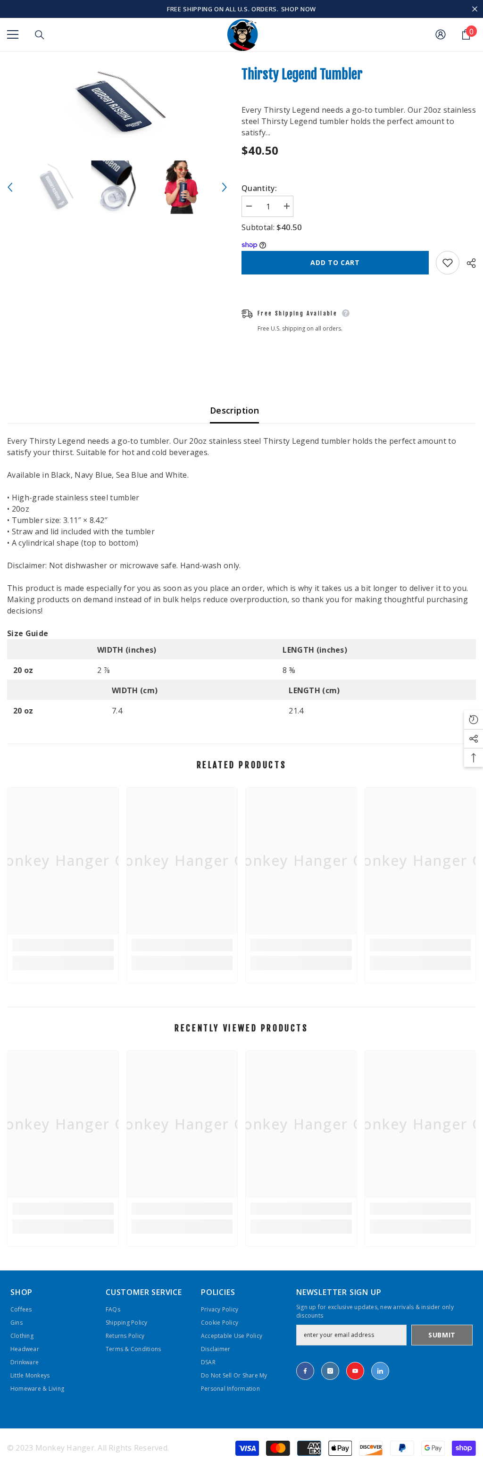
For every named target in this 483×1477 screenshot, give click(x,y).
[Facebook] (305, 1371)
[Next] (224, 187)
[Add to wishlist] (447, 262)
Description (234, 410)
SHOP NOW (298, 9)
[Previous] (10, 187)
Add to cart (335, 262)
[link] (63, 945)
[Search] (39, 35)
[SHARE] (467, 263)
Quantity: (259, 188)
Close (474, 9)
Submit (442, 1334)
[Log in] (440, 34)
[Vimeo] (380, 1371)
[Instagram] (330, 1371)
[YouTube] (355, 1371)
